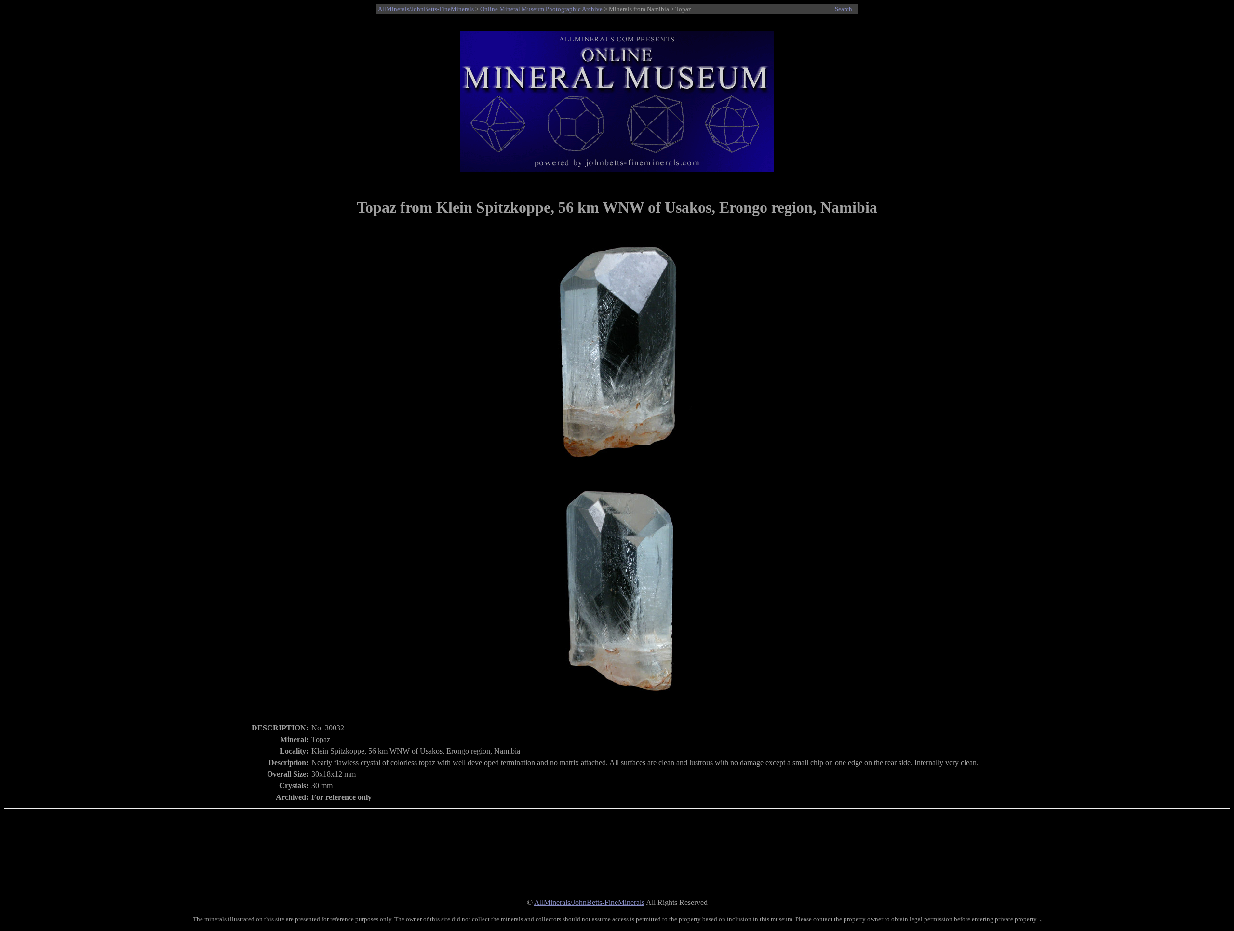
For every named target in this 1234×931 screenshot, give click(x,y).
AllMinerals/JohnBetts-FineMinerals (426, 9)
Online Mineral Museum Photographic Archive (541, 9)
